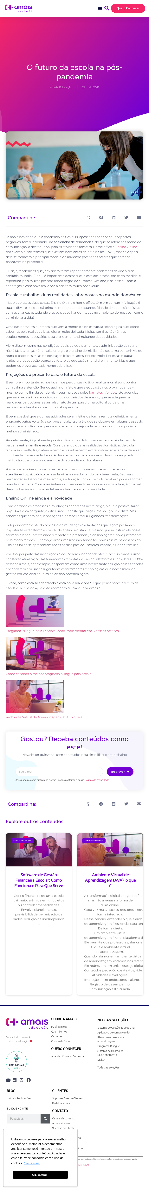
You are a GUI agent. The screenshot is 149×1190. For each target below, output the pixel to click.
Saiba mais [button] (32, 1163)
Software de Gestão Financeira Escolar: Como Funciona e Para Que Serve (38, 880)
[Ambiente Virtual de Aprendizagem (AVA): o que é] (35, 697)
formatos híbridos (102, 392)
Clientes (60, 1091)
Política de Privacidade (97, 780)
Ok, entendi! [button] (40, 1174)
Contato (60, 1111)
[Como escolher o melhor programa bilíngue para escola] (35, 654)
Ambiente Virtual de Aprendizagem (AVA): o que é (44, 717)
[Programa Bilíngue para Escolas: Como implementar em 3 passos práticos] (35, 611)
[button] (100, 8)
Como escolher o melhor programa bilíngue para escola (48, 674)
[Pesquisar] (45, 1119)
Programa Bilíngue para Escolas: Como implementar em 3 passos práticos (62, 631)
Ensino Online (126, 247)
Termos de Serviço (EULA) (78, 1165)
